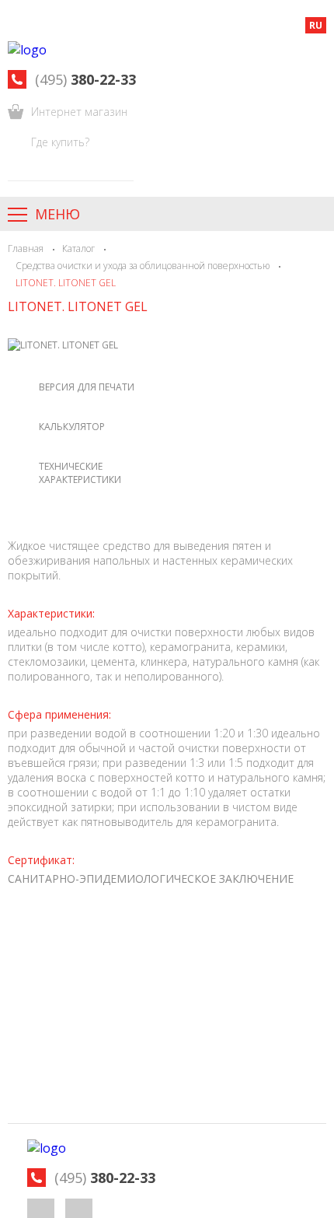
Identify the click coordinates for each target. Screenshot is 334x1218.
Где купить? (60, 142)
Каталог (78, 248)
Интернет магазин (79, 111)
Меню (57, 214)
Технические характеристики (80, 473)
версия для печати (86, 387)
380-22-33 (85, 79)
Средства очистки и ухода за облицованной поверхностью (143, 265)
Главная (25, 248)
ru (315, 25)
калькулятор (72, 426)
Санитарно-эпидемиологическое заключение (151, 878)
